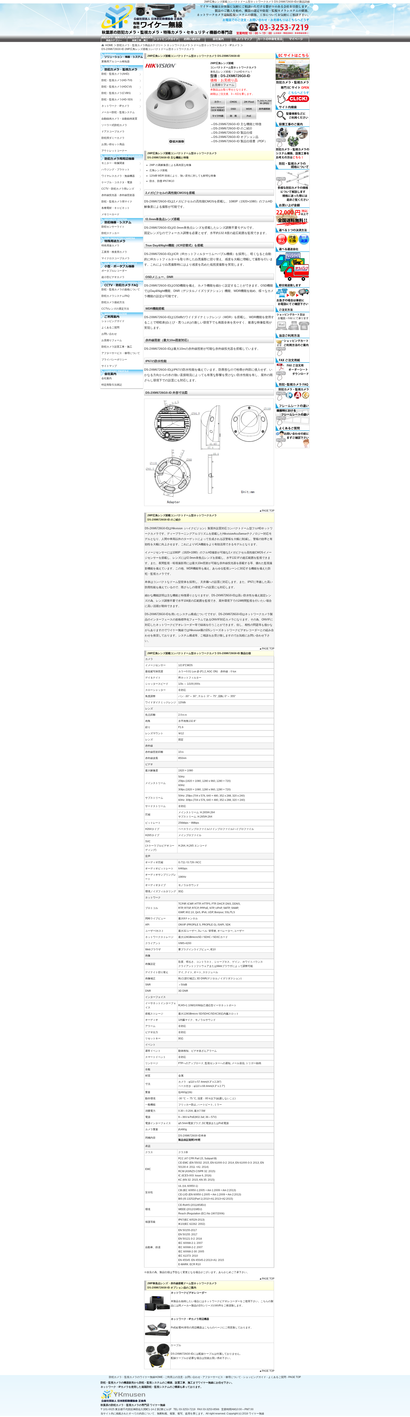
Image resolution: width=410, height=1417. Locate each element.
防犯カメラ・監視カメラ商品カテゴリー (140, 45)
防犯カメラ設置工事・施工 (116, 346)
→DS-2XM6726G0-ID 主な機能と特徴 (235, 124)
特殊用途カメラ (110, 245)
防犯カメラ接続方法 (112, 302)
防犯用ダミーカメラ (112, 137)
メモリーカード (110, 214)
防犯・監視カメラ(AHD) (115, 73)
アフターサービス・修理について (120, 353)
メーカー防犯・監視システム (118, 112)
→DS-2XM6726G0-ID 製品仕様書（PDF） (238, 141)
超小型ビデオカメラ (112, 277)
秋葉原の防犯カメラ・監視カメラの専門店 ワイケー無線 (133, 1405)
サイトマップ (109, 365)
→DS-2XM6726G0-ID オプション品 (234, 137)
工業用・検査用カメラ (114, 251)
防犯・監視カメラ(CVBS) (116, 93)
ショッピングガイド (112, 321)
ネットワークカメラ (178, 45)
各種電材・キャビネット (115, 207)
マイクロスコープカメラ (115, 258)
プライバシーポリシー (114, 359)
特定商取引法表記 (111, 384)
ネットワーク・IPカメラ (115, 105)
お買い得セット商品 (112, 144)
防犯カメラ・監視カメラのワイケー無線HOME (136, 1377)
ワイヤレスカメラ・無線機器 (118, 175)
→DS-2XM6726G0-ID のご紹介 (231, 128)
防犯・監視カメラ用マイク (116, 201)
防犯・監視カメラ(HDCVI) (116, 86)
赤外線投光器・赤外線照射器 (118, 195)
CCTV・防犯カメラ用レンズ (117, 188)
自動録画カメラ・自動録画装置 (119, 118)
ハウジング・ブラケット (115, 169)
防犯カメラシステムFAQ (115, 295)
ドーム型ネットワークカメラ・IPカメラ (217, 45)
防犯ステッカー (110, 233)
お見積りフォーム (111, 340)
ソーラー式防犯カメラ (114, 125)
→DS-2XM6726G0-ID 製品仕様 (231, 132)
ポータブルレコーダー (114, 270)
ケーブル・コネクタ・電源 (116, 182)
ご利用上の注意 (174, 1377)
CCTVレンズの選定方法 (115, 308)
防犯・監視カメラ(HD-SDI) (117, 99)
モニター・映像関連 (112, 163)
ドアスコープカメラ (112, 131)
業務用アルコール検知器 (115, 61)
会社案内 (106, 378)
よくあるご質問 (110, 327)
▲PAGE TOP (266, 510)
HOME (109, 45)
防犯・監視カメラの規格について (120, 289)
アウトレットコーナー (114, 150)
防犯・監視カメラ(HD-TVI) (116, 80)
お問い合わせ (109, 333)
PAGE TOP (294, 1377)
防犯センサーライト (112, 226)
